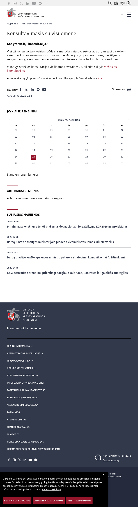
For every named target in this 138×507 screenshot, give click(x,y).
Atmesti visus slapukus (48, 500)
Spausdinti (119, 89)
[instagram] (15, 3)
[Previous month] (9, 120)
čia (100, 78)
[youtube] (34, 3)
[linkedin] (27, 3)
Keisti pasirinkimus (79, 500)
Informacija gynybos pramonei (25, 382)
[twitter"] (26, 89)
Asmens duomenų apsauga (22, 405)
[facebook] (9, 3)
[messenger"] (38, 89)
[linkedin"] (32, 89)
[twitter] (21, 3)
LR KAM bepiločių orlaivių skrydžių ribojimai (33, 449)
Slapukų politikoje (51, 489)
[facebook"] (21, 89)
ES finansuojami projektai (22, 397)
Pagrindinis (12, 23)
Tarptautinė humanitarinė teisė (26, 390)
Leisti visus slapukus (17, 500)
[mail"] (44, 89)
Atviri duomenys (17, 419)
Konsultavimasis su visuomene (25, 441)
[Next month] (129, 120)
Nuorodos (13, 434)
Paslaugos (13, 412)
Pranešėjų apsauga (18, 427)
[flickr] (40, 3)
